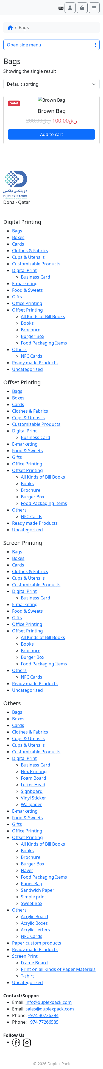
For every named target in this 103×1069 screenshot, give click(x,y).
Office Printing (27, 303)
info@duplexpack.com (49, 1002)
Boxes (18, 237)
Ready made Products (35, 363)
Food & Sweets (27, 290)
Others (19, 349)
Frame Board (34, 963)
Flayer (27, 870)
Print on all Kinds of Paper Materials (58, 969)
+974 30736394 (43, 1015)
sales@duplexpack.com (50, 1009)
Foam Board (33, 778)
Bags (17, 231)
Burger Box (32, 336)
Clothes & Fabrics (30, 251)
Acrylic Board (34, 916)
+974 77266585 (43, 1022)
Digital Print (24, 270)
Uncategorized (27, 369)
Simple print (33, 897)
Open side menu (24, 45)
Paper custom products (36, 943)
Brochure (30, 330)
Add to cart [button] (51, 134)
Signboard (32, 791)
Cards (18, 244)
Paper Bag (31, 884)
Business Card (35, 277)
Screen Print (25, 956)
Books (27, 323)
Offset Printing (27, 310)
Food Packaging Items (44, 343)
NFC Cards (31, 356)
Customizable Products (36, 264)
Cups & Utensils (28, 257)
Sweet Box (31, 903)
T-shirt (27, 976)
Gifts (17, 297)
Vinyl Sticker (33, 798)
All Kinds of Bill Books (43, 316)
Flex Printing (34, 771)
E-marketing (25, 284)
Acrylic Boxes (34, 923)
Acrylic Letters (35, 930)
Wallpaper (31, 804)
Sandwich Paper (37, 890)
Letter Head (33, 785)
